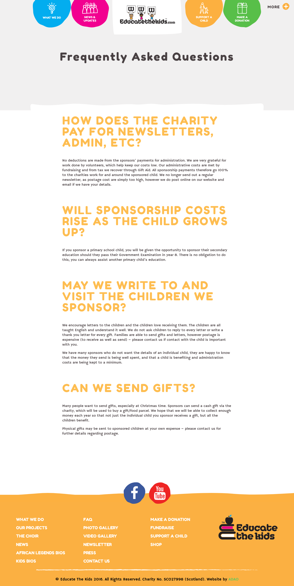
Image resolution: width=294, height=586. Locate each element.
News (22, 544)
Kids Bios (26, 560)
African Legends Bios (40, 552)
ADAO (234, 579)
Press (89, 552)
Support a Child (168, 535)
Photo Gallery (100, 527)
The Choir (27, 535)
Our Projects (31, 527)
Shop (156, 544)
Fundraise (162, 527)
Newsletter (97, 544)
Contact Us (96, 560)
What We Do (30, 519)
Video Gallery (100, 535)
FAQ (87, 519)
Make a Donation (170, 519)
